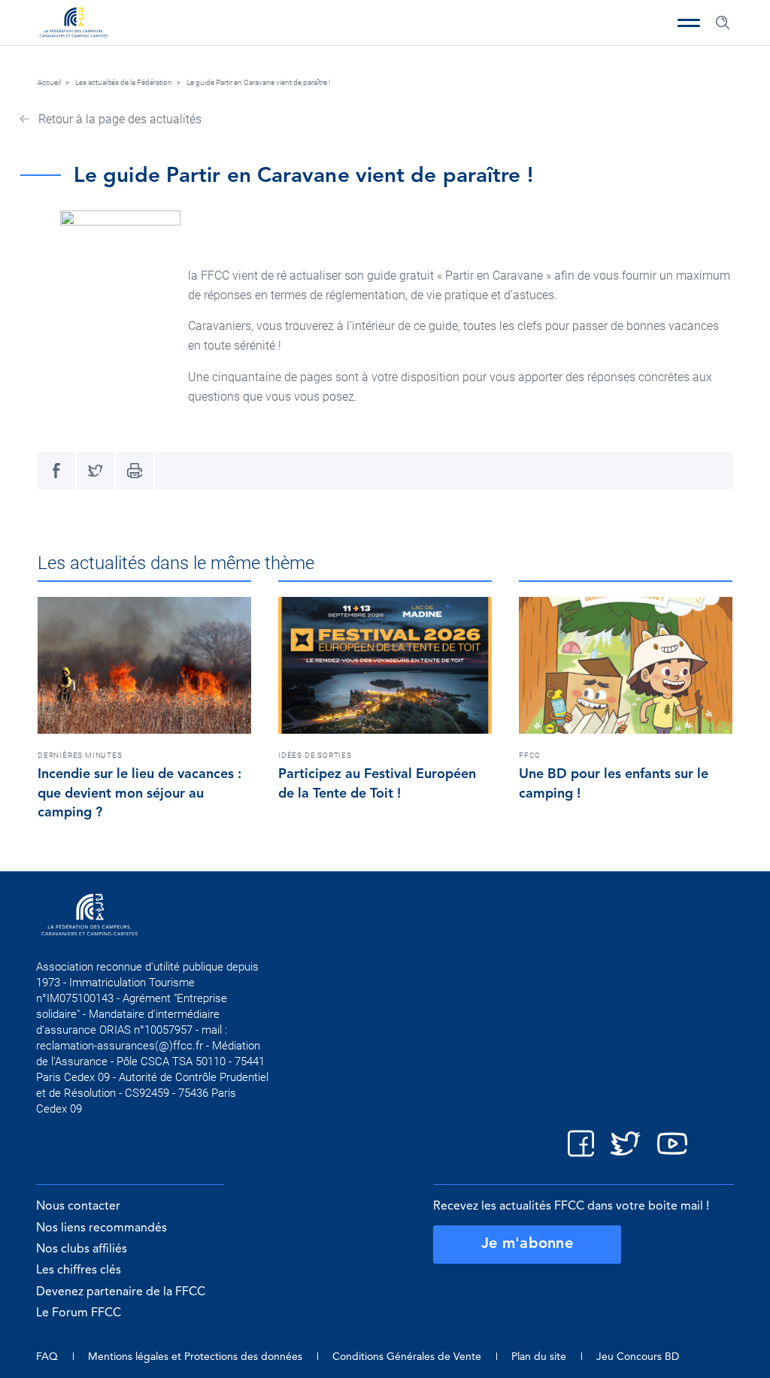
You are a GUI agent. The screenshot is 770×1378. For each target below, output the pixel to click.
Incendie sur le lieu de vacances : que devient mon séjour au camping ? (139, 794)
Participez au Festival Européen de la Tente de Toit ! (377, 784)
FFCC (530, 755)
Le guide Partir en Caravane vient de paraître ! (258, 82)
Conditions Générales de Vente (406, 1357)
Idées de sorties (315, 755)
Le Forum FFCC (78, 1313)
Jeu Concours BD (637, 1357)
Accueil (49, 82)
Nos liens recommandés (101, 1228)
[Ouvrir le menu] (688, 22)
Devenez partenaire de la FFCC (120, 1292)
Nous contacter (78, 1207)
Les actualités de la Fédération (123, 82)
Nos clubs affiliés (81, 1249)
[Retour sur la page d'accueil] (73, 24)
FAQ (47, 1357)
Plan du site (538, 1357)
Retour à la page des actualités (118, 119)
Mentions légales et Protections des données (195, 1357)
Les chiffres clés (78, 1270)
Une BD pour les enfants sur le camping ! (613, 784)
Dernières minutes (80, 755)
